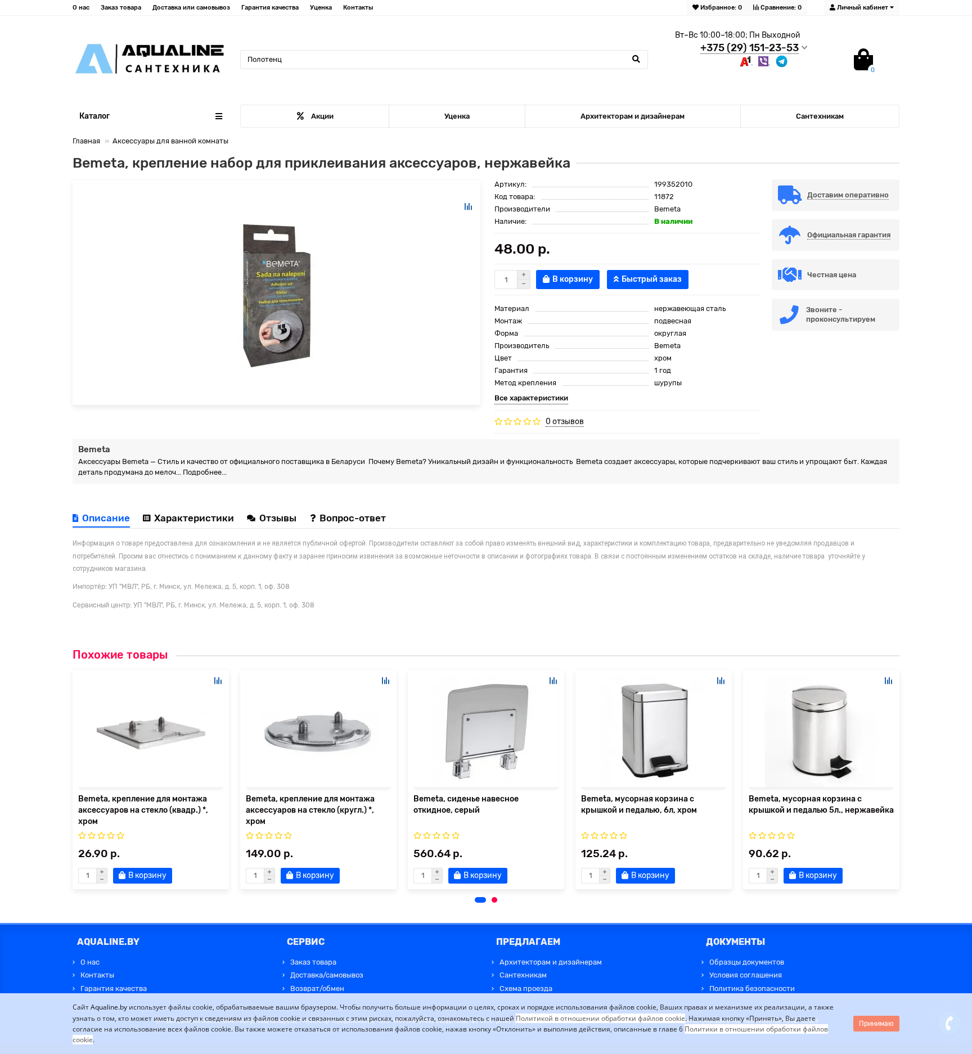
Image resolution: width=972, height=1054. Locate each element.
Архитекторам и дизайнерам (632, 116)
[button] (480, 900)
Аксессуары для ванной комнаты (170, 141)
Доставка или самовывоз (191, 7)
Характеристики (194, 518)
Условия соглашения (745, 975)
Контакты (358, 7)
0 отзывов (565, 421)
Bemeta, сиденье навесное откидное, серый (466, 804)
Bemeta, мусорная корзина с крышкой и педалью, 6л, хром (639, 804)
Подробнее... (205, 472)
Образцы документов (746, 962)
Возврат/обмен (317, 988)
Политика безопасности (752, 988)
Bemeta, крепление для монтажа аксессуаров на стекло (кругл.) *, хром (310, 810)
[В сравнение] (468, 206)
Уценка (321, 7)
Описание (106, 518)
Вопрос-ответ (353, 518)
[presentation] (73, 779)
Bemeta (667, 209)
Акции (322, 116)
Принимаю (876, 1024)
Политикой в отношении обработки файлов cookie (600, 1018)
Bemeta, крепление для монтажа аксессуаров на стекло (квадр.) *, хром (143, 810)
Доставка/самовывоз (326, 975)
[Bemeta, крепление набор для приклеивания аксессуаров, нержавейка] (276, 292)
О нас (81, 7)
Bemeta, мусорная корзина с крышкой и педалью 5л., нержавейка (821, 804)
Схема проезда (526, 988)
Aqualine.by (109, 1007)
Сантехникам (820, 116)
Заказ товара (121, 7)
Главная (86, 141)
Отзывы (279, 518)
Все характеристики (531, 398)
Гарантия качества (270, 7)
